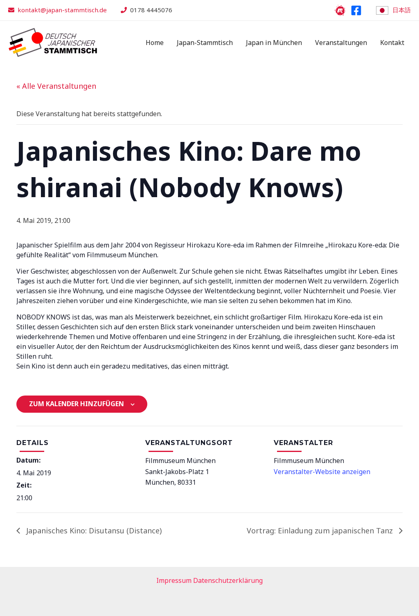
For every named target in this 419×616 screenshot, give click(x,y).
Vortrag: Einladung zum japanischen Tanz (321, 530)
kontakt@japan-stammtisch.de (62, 10)
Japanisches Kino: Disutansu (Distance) (93, 530)
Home (155, 42)
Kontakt (392, 42)
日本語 (401, 10)
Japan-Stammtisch (205, 42)
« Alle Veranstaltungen (56, 86)
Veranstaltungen (341, 42)
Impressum (173, 580)
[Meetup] (340, 10)
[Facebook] (356, 10)
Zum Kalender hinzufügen (76, 403)
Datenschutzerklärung (228, 580)
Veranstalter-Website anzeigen (322, 471)
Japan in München (274, 42)
